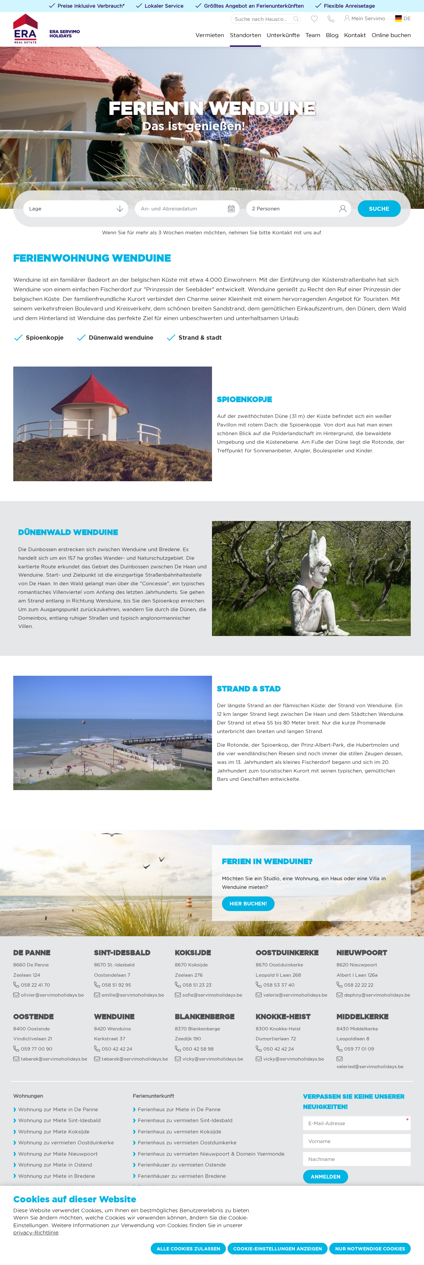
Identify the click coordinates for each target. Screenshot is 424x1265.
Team (312, 35)
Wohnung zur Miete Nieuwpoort (58, 1154)
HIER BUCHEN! (248, 903)
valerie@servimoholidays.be (295, 995)
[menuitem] (209, 35)
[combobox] (75, 209)
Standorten (245, 35)
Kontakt (355, 35)
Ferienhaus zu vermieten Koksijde (179, 1131)
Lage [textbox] (35, 208)
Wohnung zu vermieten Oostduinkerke (66, 1142)
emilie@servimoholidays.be (133, 995)
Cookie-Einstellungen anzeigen (277, 1248)
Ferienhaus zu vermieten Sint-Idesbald (185, 1120)
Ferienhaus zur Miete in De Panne (179, 1109)
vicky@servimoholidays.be (213, 1059)
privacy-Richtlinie (35, 1233)
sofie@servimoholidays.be (212, 995)
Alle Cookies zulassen (188, 1248)
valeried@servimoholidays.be (370, 1066)
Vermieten (209, 35)
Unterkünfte (283, 35)
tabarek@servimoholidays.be (54, 1059)
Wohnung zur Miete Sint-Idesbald (59, 1120)
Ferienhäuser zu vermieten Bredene (182, 1176)
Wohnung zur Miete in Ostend (55, 1165)
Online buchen (391, 35)
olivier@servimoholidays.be (52, 995)
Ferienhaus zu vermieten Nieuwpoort (184, 1154)
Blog (332, 35)
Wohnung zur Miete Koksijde (53, 1131)
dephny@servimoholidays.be (377, 995)
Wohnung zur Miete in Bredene (56, 1176)
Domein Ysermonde (260, 1154)
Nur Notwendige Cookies (370, 1248)
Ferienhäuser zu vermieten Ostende (182, 1165)
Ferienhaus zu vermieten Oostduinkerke (187, 1142)
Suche (379, 208)
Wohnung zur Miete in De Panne (58, 1109)
